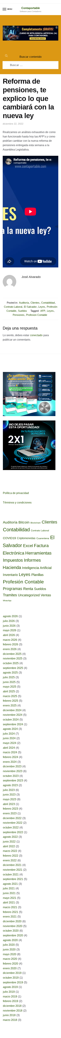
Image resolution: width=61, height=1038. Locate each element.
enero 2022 (10, 860)
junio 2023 (9, 794)
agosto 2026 (10, 616)
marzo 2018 (10, 1019)
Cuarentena (42, 538)
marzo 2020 (10, 958)
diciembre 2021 (12, 865)
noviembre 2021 (12, 869)
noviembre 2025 (12, 658)
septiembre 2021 (13, 879)
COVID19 (9, 538)
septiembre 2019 (13, 982)
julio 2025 (9, 677)
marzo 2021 (10, 907)
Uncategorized (29, 595)
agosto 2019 (10, 987)
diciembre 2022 (12, 818)
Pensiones (18, 314)
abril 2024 (9, 747)
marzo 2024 (10, 752)
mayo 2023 (9, 799)
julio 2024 (9, 733)
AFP (42, 310)
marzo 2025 (10, 696)
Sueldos (22, 310)
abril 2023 (9, 804)
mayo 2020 (9, 954)
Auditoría (24, 302)
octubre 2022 (11, 827)
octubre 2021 (11, 874)
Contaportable (30, 8)
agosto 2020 (10, 940)
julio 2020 (9, 944)
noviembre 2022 (12, 822)
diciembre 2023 (12, 766)
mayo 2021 (9, 897)
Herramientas (38, 553)
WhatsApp (7, 601)
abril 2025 (9, 691)
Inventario (10, 575)
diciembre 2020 (12, 921)
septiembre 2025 (13, 668)
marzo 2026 (10, 639)
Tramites (10, 595)
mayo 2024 (9, 743)
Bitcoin (23, 522)
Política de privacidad (16, 493)
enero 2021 (10, 916)
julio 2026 (9, 621)
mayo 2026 (9, 630)
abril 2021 (9, 902)
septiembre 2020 (13, 935)
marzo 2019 (10, 996)
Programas (12, 588)
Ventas (46, 595)
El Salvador (30, 306)
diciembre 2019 (12, 972)
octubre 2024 (11, 719)
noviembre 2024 (12, 714)
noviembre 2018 (12, 1010)
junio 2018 (9, 1015)
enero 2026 (10, 649)
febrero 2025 (10, 700)
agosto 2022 (10, 836)
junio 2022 (9, 841)
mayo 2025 (9, 686)
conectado (36, 335)
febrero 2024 (10, 757)
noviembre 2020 (12, 926)
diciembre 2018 (12, 1005)
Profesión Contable (23, 581)
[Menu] (5, 9)
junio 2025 (9, 682)
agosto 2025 (10, 672)
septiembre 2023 (13, 780)
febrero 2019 (10, 1001)
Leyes (41, 306)
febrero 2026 (10, 644)
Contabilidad (48, 302)
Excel (28, 545)
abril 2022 (9, 846)
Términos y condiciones (17, 502)
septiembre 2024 (13, 724)
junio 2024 (9, 738)
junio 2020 (9, 949)
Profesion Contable (36, 314)
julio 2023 (9, 790)
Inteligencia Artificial (37, 568)
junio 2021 (9, 893)
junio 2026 (9, 625)
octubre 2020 (11, 930)
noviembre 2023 (12, 771)
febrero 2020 (10, 963)
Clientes (34, 302)
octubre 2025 (11, 663)
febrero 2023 (10, 808)
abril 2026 (9, 635)
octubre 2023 (11, 775)
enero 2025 (10, 705)
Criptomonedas (26, 538)
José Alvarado (31, 277)
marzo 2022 (10, 850)
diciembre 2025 (12, 653)
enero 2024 (10, 761)
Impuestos (13, 560)
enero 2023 (10, 813)
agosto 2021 (10, 883)
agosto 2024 (10, 728)
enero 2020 (10, 968)
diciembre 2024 (12, 710)
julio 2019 (9, 991)
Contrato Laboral (13, 306)
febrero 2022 (10, 855)
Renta (28, 589)
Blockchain (35, 523)
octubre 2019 (11, 977)
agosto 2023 (10, 785)
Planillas (37, 575)
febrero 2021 (10, 912)
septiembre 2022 (13, 832)
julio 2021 (9, 888)
